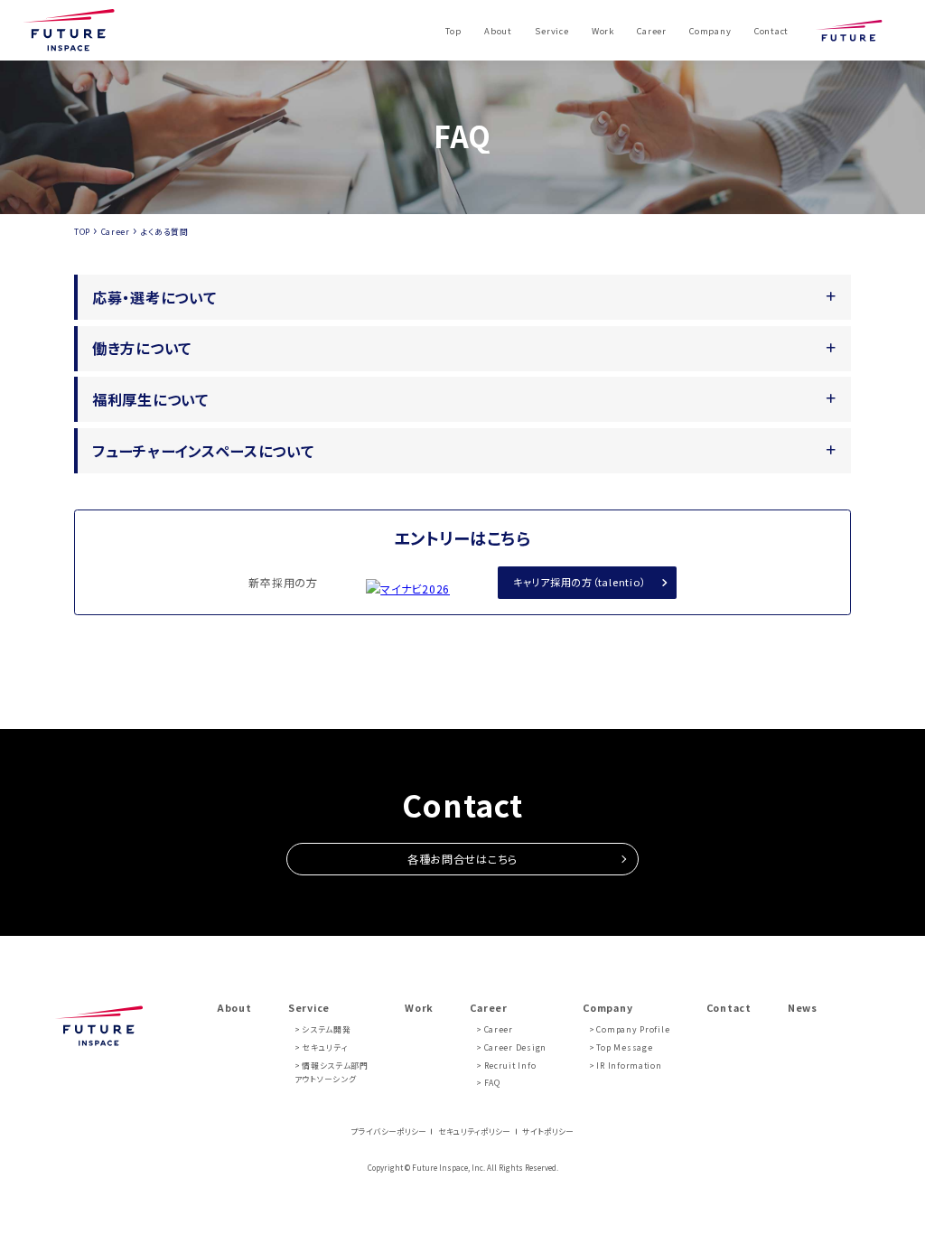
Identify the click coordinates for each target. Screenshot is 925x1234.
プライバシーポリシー (388, 1131)
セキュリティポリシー (474, 1131)
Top (453, 30)
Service (551, 30)
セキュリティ (325, 1047)
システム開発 (326, 1029)
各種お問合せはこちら (462, 858)
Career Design (515, 1047)
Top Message (624, 1047)
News (803, 1007)
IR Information (628, 1065)
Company (710, 30)
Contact (771, 30)
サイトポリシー (548, 1131)
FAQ (492, 1083)
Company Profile (632, 1029)
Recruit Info (510, 1065)
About (498, 30)
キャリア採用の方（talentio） (579, 582)
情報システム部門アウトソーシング (331, 1073)
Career (651, 30)
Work (603, 30)
